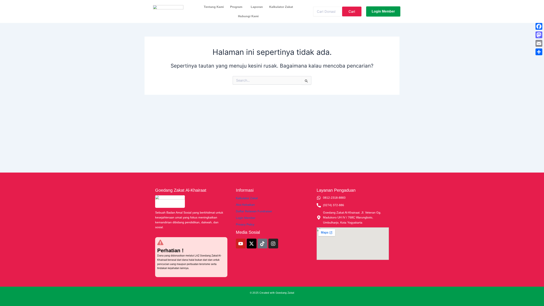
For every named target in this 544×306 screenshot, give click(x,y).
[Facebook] (539, 26)
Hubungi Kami (248, 16)
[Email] (539, 43)
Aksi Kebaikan (245, 204)
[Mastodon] (539, 35)
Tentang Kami (214, 6)
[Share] (539, 52)
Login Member (245, 218)
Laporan (257, 6)
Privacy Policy (245, 224)
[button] (237, 6)
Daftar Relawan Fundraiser (254, 211)
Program (236, 6)
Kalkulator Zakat (281, 6)
